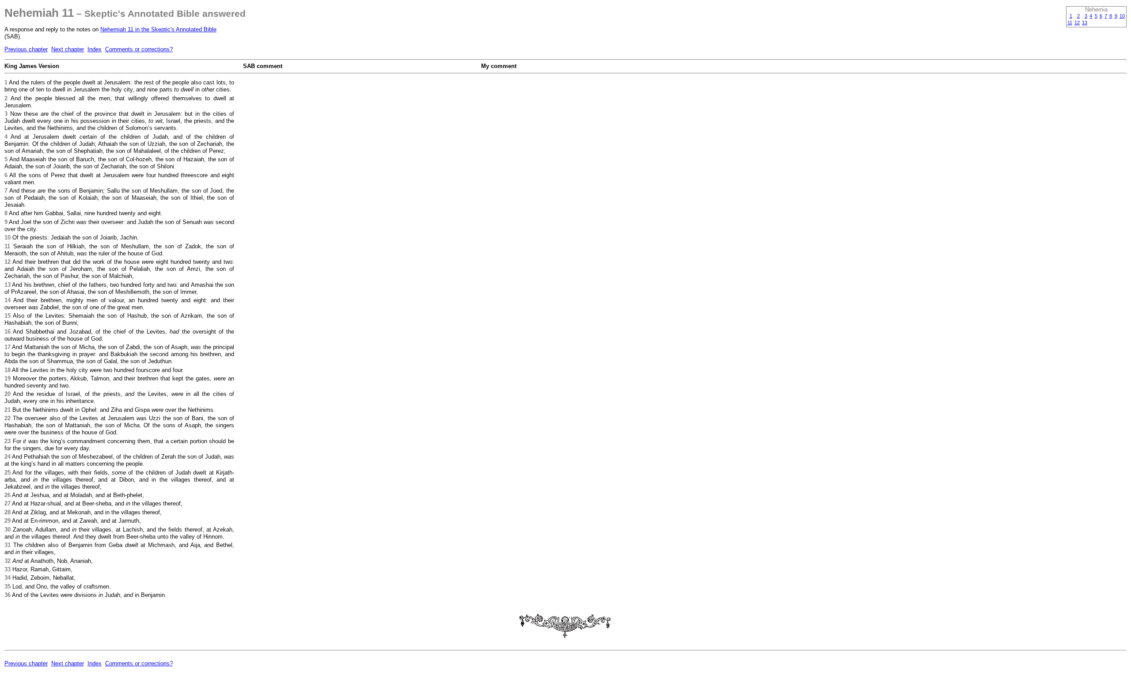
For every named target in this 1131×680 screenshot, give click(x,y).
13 (1084, 22)
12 (1077, 22)
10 (1122, 16)
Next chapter (67, 49)
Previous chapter (26, 49)
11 (1069, 22)
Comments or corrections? (139, 49)
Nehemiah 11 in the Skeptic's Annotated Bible (158, 29)
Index (94, 49)
